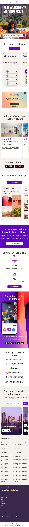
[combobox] (11, 403)
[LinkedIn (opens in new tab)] (4, 516)
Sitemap (3, 505)
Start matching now (14, 182)
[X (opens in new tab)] (9, 516)
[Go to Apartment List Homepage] (14, 2)
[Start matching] (24, 35)
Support (6, 499)
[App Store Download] (9, 166)
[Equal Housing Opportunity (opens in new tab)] (2, 516)
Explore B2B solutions (14, 243)
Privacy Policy (4, 501)
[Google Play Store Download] (19, 166)
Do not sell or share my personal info (8, 514)
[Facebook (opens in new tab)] (7, 516)
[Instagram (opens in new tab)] (14, 516)
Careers (2, 495)
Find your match (14, 286)
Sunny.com (7, 507)
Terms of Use (3, 503)
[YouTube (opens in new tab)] (12, 516)
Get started (14, 48)
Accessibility (5, 510)
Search (25, 403)
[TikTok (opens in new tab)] (17, 516)
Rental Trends (7, 497)
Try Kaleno (13, 103)
